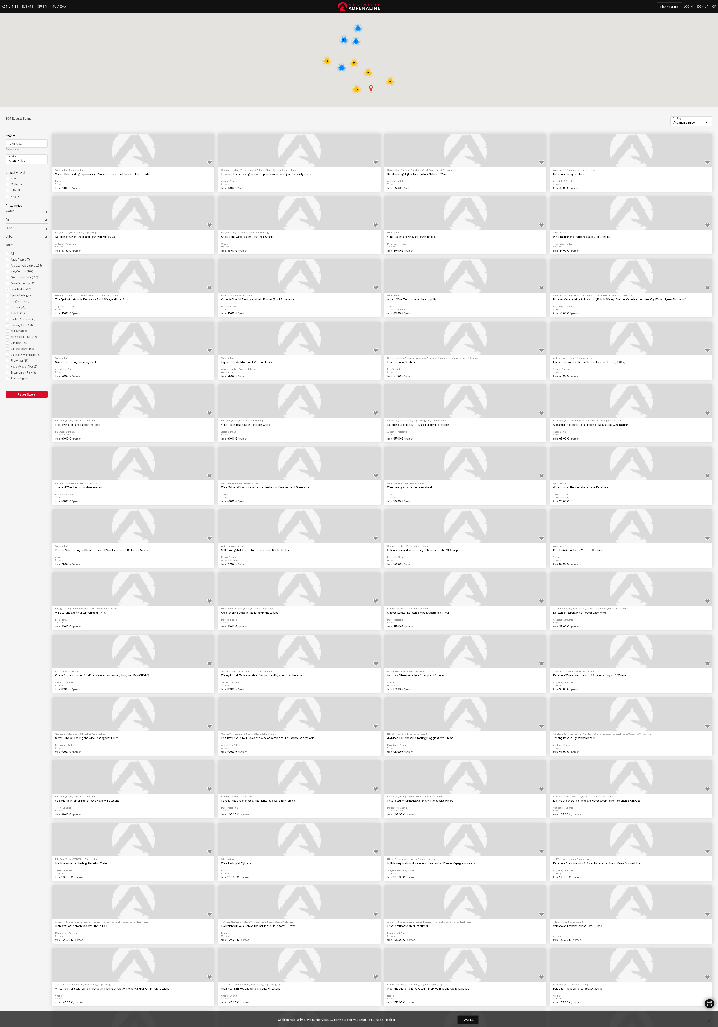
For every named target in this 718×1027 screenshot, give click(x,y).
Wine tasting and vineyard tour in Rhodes (411, 236)
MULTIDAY (59, 6)
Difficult (15, 190)
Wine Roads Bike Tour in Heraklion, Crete (245, 424)
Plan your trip (669, 7)
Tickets (18, 313)
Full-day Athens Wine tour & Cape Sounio (577, 988)
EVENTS (27, 6)
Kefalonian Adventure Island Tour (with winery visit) (86, 236)
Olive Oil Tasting (23, 283)
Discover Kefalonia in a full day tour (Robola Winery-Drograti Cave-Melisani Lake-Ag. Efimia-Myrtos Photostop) (619, 299)
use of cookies (386, 1020)
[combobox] (691, 121)
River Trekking (96, 608)
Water (10, 211)
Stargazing (19, 378)
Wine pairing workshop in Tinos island (409, 487)
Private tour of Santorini (401, 362)
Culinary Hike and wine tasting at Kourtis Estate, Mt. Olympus (424, 550)
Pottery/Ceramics (23, 319)
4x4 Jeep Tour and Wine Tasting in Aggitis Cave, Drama (420, 738)
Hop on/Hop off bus (24, 366)
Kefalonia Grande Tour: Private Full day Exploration (418, 424)
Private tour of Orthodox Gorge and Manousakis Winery (420, 800)
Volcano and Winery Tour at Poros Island (577, 926)
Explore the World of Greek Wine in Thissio (246, 362)
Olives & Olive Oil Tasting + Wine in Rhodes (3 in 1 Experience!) (258, 299)
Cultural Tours (22, 349)
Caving (390, 170)
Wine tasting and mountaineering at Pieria (80, 612)
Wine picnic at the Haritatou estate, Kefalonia (580, 487)
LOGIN (688, 6)
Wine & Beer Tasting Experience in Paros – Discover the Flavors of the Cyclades (103, 174)
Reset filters (27, 394)
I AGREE (468, 1020)
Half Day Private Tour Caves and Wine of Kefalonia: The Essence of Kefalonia (267, 738)
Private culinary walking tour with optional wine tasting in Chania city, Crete (266, 174)
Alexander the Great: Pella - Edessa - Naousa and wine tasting (590, 424)
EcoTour (18, 307)
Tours (9, 245)
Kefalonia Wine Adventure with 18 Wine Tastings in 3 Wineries (590, 675)
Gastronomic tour (24, 277)
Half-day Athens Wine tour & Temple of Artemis (415, 675)
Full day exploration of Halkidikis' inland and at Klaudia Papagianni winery (431, 863)
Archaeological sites (26, 265)
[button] (371, 89)
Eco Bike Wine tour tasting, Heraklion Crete (81, 863)
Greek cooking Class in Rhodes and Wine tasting (250, 612)
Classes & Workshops (26, 354)
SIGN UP (702, 6)
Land (9, 228)
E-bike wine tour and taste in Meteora (77, 424)
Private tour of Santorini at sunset (407, 926)
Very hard (16, 196)
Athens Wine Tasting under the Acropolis (411, 299)
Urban (10, 236)
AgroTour (59, 483)
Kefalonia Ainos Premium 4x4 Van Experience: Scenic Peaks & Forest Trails (598, 863)
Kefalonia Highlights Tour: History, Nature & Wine (416, 174)
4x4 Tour (557, 357)
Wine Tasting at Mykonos (236, 863)
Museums (19, 331)
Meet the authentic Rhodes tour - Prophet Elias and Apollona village (428, 988)
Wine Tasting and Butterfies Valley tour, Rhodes (582, 236)
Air (7, 219)
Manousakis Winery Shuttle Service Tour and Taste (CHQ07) (589, 362)
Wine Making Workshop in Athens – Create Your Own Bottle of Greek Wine (265, 487)
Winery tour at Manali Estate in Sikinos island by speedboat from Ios (261, 675)
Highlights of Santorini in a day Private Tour (81, 926)
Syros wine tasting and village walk (76, 362)
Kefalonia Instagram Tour (568, 174)
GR (714, 6)
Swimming (392, 357)
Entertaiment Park (23, 372)
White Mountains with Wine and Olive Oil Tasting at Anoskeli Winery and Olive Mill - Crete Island (112, 988)
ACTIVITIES (10, 6)
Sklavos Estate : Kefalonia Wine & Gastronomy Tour (418, 612)
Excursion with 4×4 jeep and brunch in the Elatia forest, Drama (258, 926)
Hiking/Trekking (407, 357)
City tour (19, 343)
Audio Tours (20, 259)
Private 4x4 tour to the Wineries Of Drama (578, 550)
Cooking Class (22, 325)
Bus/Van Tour (22, 271)
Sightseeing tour (24, 337)
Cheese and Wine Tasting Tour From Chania (247, 236)
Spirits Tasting (21, 295)
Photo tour (19, 360)
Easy (13, 178)
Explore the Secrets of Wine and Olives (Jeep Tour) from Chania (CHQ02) (596, 800)
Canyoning (392, 796)
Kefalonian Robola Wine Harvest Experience (579, 612)
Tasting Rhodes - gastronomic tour (574, 738)
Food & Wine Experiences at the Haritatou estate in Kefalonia (258, 800)
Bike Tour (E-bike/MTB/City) (69, 420)
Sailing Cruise (228, 671)
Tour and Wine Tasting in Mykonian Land (79, 487)
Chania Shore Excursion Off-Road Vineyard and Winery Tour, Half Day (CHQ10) (102, 675)
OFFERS (42, 6)
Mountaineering (80, 608)
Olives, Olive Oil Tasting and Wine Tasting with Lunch (86, 738)
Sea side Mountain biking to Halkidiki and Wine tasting (87, 800)
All (12, 253)
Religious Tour (22, 301)
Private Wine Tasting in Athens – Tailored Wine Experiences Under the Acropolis (103, 550)
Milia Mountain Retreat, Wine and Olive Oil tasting (251, 988)
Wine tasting (21, 289)
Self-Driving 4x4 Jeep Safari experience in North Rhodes (255, 550)
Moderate (16, 184)
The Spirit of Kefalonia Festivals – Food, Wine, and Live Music (92, 299)
